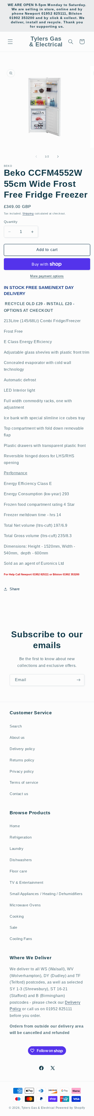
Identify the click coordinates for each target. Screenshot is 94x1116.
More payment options (47, 276)
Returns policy (22, 760)
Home (15, 826)
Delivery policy (22, 749)
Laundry (16, 849)
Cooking (17, 916)
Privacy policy (22, 771)
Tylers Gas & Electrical (38, 1107)
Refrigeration (21, 837)
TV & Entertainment (26, 882)
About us (17, 738)
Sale (13, 927)
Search (16, 726)
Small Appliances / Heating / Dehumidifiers (46, 894)
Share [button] (15, 589)
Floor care (18, 871)
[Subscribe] (78, 680)
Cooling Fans (21, 939)
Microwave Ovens (25, 905)
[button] (10, 41)
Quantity (10, 222)
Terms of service (24, 782)
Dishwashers (21, 860)
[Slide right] (58, 156)
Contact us (19, 794)
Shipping (28, 213)
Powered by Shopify (70, 1107)
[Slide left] (36, 156)
